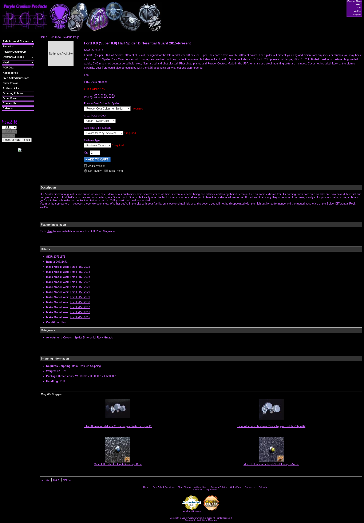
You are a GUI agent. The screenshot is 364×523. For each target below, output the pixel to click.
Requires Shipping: (58, 366)
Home (43, 37)
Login (358, 4)
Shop (27, 139)
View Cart (197, 489)
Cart (359, 7)
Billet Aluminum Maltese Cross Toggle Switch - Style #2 (271, 426)
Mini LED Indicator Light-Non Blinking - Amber (271, 464)
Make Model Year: (57, 266)
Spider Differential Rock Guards (93, 337)
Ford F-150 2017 (80, 307)
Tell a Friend (116, 170)
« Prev (45, 480)
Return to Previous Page (64, 37)
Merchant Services (192, 511)
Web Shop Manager (207, 520)
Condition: (53, 322)
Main (56, 480)
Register (357, 14)
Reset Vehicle (11, 139)
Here (49, 231)
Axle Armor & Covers (59, 337)
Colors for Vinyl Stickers (97, 127)
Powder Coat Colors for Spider (101, 103)
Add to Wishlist (96, 166)
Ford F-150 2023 (80, 276)
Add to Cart (97, 159)
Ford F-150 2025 (80, 266)
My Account (212, 489)
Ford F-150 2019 (80, 297)
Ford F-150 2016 (80, 312)
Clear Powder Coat (95, 115)
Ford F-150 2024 (80, 271)
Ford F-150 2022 (80, 282)
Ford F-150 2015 (80, 317)
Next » (67, 480)
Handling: (52, 381)
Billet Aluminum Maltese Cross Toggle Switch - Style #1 (118, 426)
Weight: (51, 371)
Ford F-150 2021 (80, 287)
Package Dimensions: (60, 376)
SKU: (87, 49)
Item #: (51, 261)
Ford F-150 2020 (80, 292)
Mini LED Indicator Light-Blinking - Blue (118, 464)
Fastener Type (92, 140)
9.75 (150, 67)
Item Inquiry (95, 170)
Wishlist (357, 11)
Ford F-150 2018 (80, 302)
